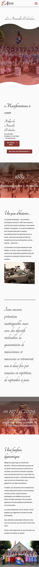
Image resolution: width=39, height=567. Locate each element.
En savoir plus (12, 143)
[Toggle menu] (36, 3)
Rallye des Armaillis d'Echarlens (9, 125)
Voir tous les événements (19, 151)
